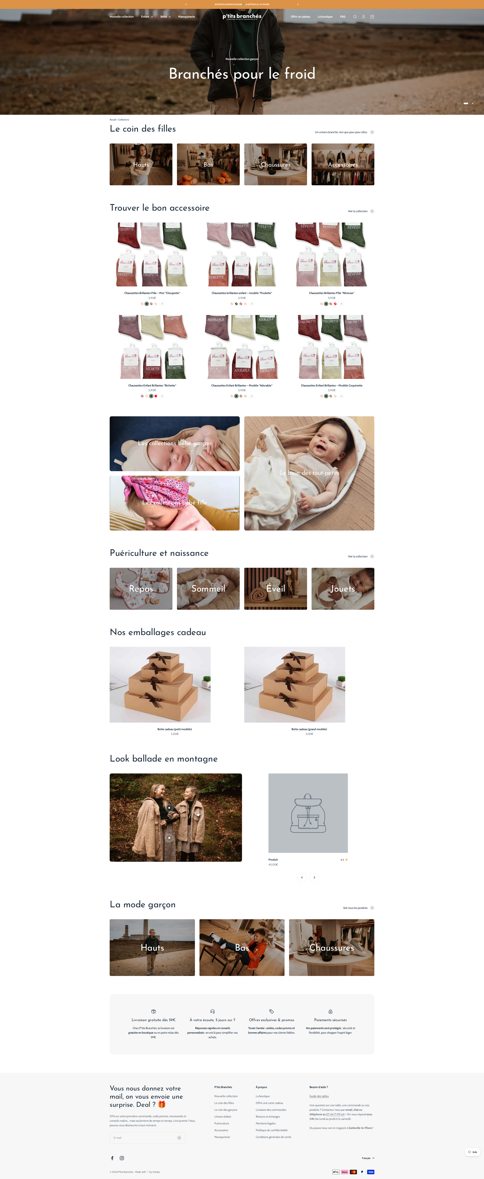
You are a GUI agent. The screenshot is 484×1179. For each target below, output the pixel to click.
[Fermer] (473, 1053)
